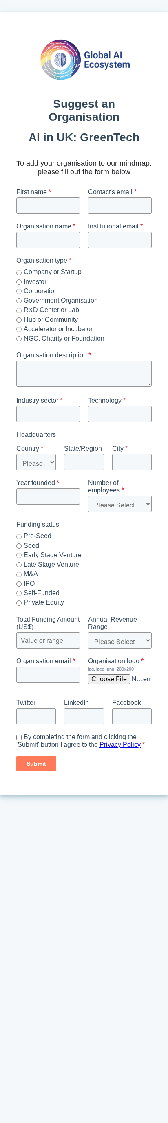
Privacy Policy (120, 744)
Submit (36, 763)
